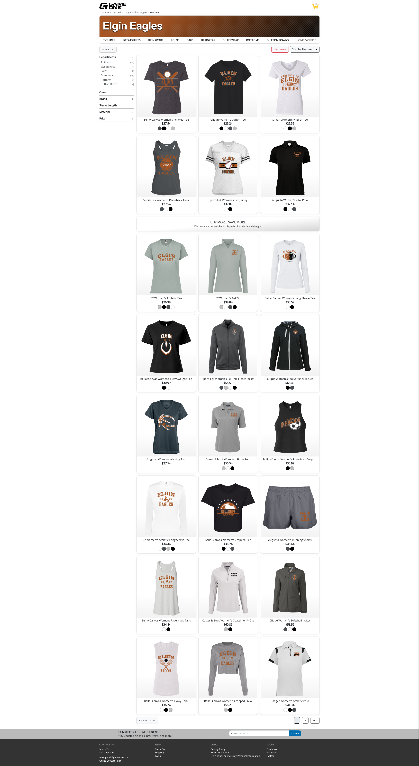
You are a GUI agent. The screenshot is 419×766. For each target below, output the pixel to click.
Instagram (271, 752)
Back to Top (147, 720)
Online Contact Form (110, 760)
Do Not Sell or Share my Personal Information (235, 755)
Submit (295, 733)
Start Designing (166, 110)
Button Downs (278, 40)
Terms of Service (220, 752)
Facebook (271, 749)
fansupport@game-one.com (114, 757)
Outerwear (231, 40)
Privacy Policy (218, 749)
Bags (190, 40)
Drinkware (155, 40)
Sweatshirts (132, 40)
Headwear (208, 40)
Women (108, 49)
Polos (175, 40)
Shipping (159, 752)
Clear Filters (280, 49)
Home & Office (306, 40)
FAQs (158, 755)
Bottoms (252, 40)
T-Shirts (109, 40)
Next (315, 720)
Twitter (270, 755)
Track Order (161, 749)
